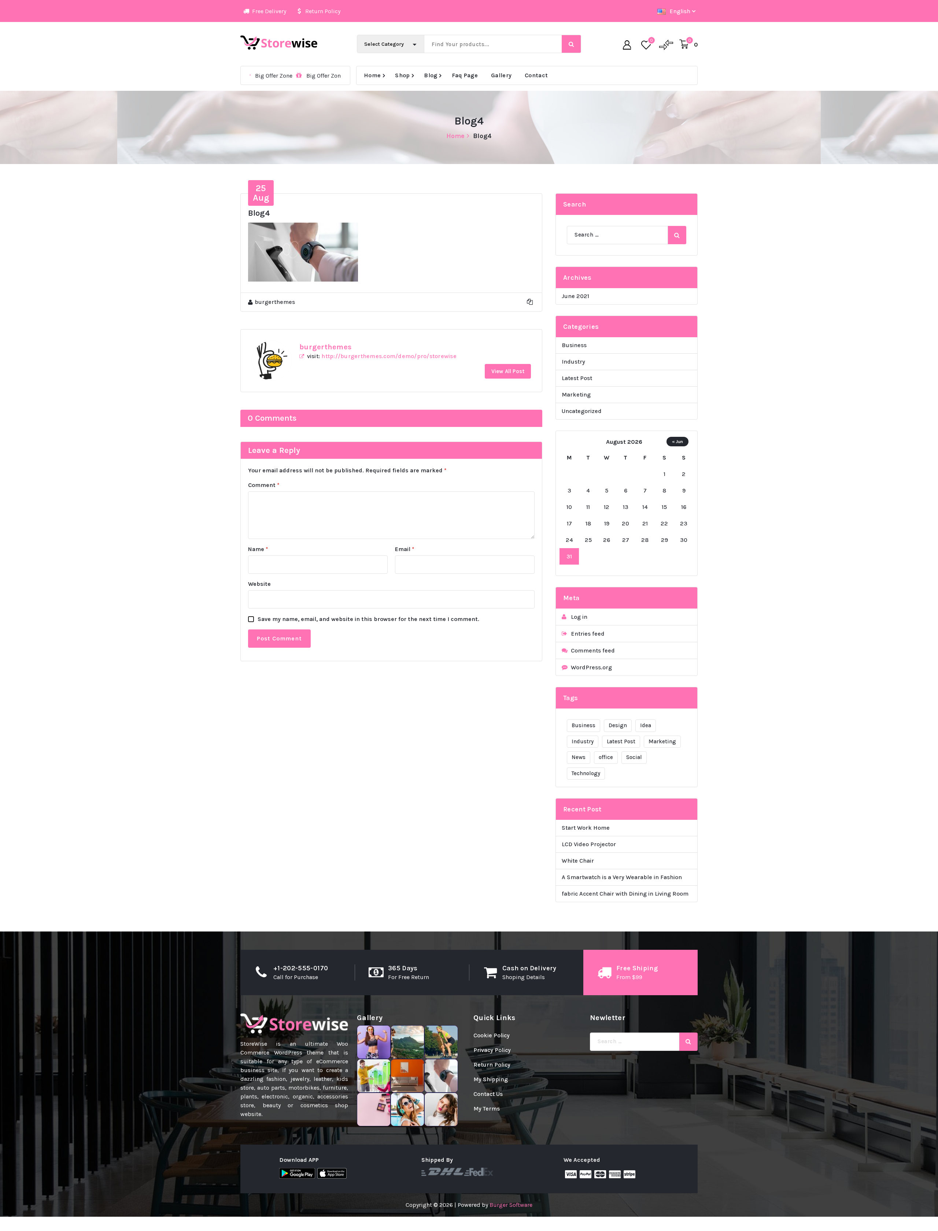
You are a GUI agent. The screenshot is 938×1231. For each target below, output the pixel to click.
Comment (264, 484)
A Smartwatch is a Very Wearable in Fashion (622, 877)
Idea (645, 725)
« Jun (677, 441)
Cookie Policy (491, 1035)
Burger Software (511, 1204)
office (606, 757)
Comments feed (593, 650)
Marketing (576, 394)
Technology (586, 773)
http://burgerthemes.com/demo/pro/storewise (389, 356)
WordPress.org (591, 667)
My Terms (486, 1108)
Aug (261, 193)
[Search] (677, 235)
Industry (573, 361)
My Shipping (490, 1079)
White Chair (578, 860)
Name (258, 549)
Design (618, 725)
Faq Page (465, 75)
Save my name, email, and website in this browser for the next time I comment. (368, 619)
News (579, 757)
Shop (402, 75)
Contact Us (488, 1093)
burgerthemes (325, 347)
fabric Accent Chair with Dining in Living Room (625, 893)
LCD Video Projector (589, 844)
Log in (579, 616)
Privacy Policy (492, 1049)
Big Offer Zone (261, 75)
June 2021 (575, 296)
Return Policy (491, 1064)
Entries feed (588, 633)
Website (259, 583)
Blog (430, 75)
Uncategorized (582, 411)
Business (574, 345)
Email (404, 549)
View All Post (507, 371)
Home (372, 75)
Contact (536, 75)
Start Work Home (586, 827)
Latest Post (577, 378)
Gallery (501, 75)
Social (634, 757)
